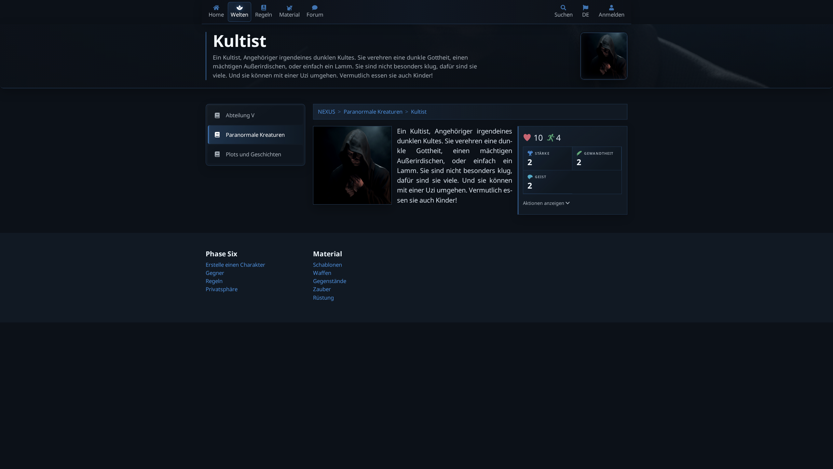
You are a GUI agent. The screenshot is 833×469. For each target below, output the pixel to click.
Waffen (322, 273)
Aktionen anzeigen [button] (544, 203)
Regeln (214, 281)
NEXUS (326, 111)
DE (585, 14)
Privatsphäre (222, 289)
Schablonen (327, 264)
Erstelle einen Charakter (235, 264)
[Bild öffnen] (603, 56)
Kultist (419, 111)
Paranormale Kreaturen (373, 111)
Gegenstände (329, 281)
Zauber (322, 289)
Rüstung (323, 297)
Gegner (215, 273)
